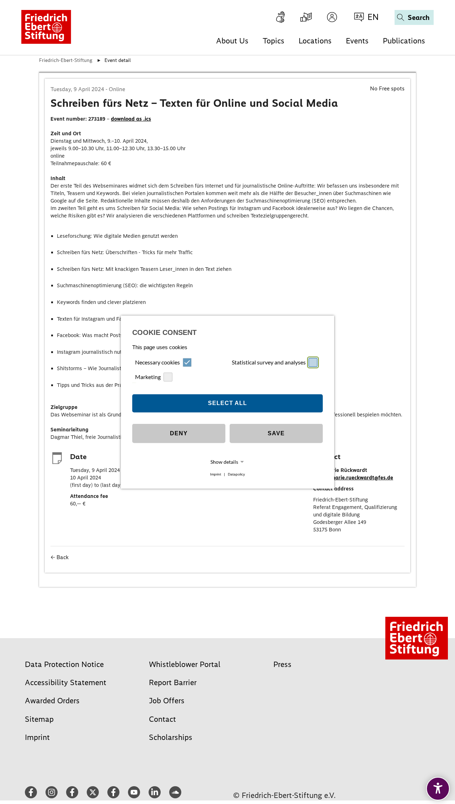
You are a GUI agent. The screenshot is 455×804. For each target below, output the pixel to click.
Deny (179, 433)
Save (276, 433)
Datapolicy (236, 474)
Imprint (215, 474)
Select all (227, 403)
